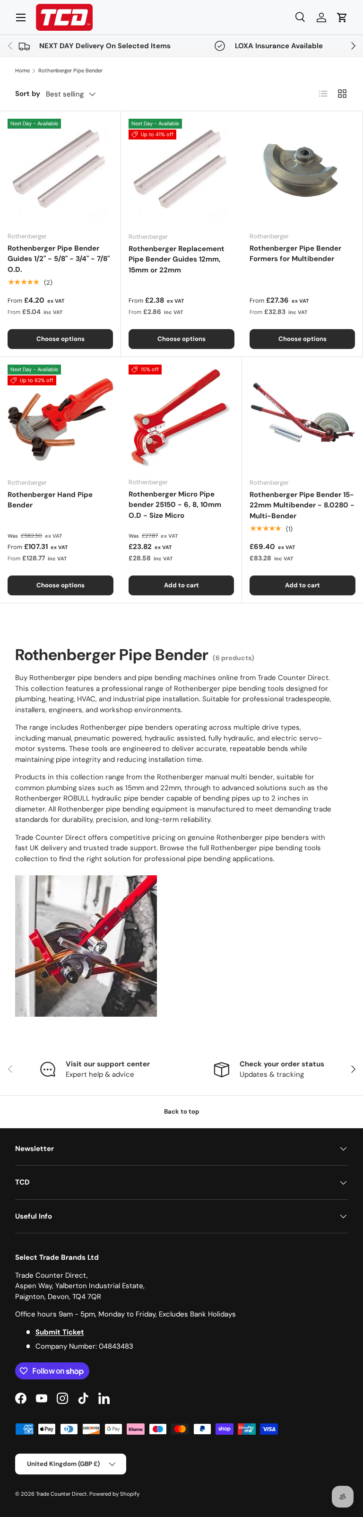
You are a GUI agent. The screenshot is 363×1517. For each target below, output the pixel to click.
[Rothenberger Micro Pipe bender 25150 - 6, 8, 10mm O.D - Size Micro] (181, 417)
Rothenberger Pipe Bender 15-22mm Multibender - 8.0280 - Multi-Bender (302, 505)
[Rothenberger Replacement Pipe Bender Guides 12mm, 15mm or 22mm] (181, 172)
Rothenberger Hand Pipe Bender (50, 500)
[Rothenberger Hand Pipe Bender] (60, 418)
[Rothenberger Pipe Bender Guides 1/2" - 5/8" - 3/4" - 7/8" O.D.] (60, 171)
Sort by (27, 93)
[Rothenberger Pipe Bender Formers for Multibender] (302, 171)
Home (22, 70)
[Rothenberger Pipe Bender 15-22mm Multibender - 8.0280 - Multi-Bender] (302, 418)
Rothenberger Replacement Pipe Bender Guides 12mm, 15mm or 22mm (177, 259)
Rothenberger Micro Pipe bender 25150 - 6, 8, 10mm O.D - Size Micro (175, 504)
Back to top (181, 1111)
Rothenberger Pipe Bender (70, 70)
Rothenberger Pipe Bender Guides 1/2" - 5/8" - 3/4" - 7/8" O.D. (59, 259)
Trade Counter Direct (61, 1494)
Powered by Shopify (114, 1494)
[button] (342, 17)
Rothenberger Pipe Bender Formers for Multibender (295, 254)
